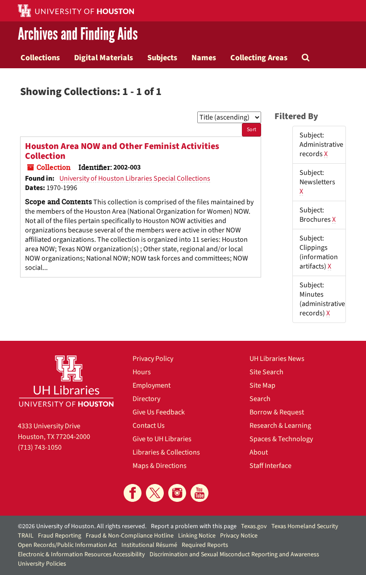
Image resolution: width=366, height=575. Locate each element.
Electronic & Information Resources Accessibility (81, 554)
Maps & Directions (160, 466)
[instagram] (177, 493)
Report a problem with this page (194, 526)
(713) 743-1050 (40, 447)
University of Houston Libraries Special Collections (134, 178)
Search (260, 399)
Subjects (162, 57)
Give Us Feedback (159, 412)
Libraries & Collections (166, 452)
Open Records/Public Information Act (67, 545)
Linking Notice (197, 535)
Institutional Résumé (149, 545)
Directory (146, 399)
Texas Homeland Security (304, 526)
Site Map (262, 385)
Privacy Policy (153, 359)
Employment (152, 385)
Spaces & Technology (281, 439)
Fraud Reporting (59, 535)
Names (203, 57)
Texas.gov (254, 526)
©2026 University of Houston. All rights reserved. (82, 526)
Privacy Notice (239, 535)
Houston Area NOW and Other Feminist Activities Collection (122, 151)
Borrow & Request (277, 412)
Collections (40, 57)
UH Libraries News (277, 359)
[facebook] (132, 493)
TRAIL (25, 535)
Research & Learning (280, 425)
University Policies (42, 563)
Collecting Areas (258, 57)
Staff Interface (270, 466)
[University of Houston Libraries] (66, 381)
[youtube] (199, 493)
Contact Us (149, 425)
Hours (142, 372)
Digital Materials (103, 57)
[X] (155, 493)
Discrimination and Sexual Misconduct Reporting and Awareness (234, 554)
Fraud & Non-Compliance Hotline (130, 535)
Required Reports (205, 545)
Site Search (266, 372)
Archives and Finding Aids (78, 34)
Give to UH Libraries (162, 439)
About (259, 452)
